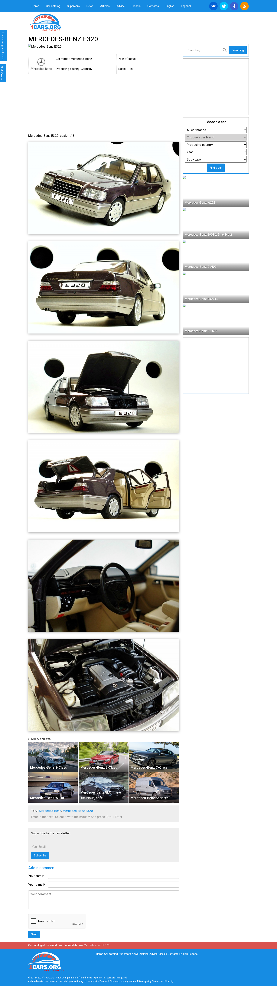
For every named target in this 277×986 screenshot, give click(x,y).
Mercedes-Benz (50, 811)
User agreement (128, 981)
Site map (114, 981)
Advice (120, 6)
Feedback (104, 981)
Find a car (216, 167)
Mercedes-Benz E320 (78, 811)
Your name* (36, 876)
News (89, 6)
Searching (238, 50)
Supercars (73, 6)
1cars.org (59, 22)
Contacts (153, 6)
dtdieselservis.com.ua (40, 981)
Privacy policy (144, 981)
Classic (136, 6)
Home (35, 6)
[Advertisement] (61, 103)
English (170, 6)
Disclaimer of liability (163, 981)
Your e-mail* (36, 884)
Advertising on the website (85, 981)
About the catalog (61, 981)
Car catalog (53, 6)
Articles (105, 6)
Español (186, 6)
